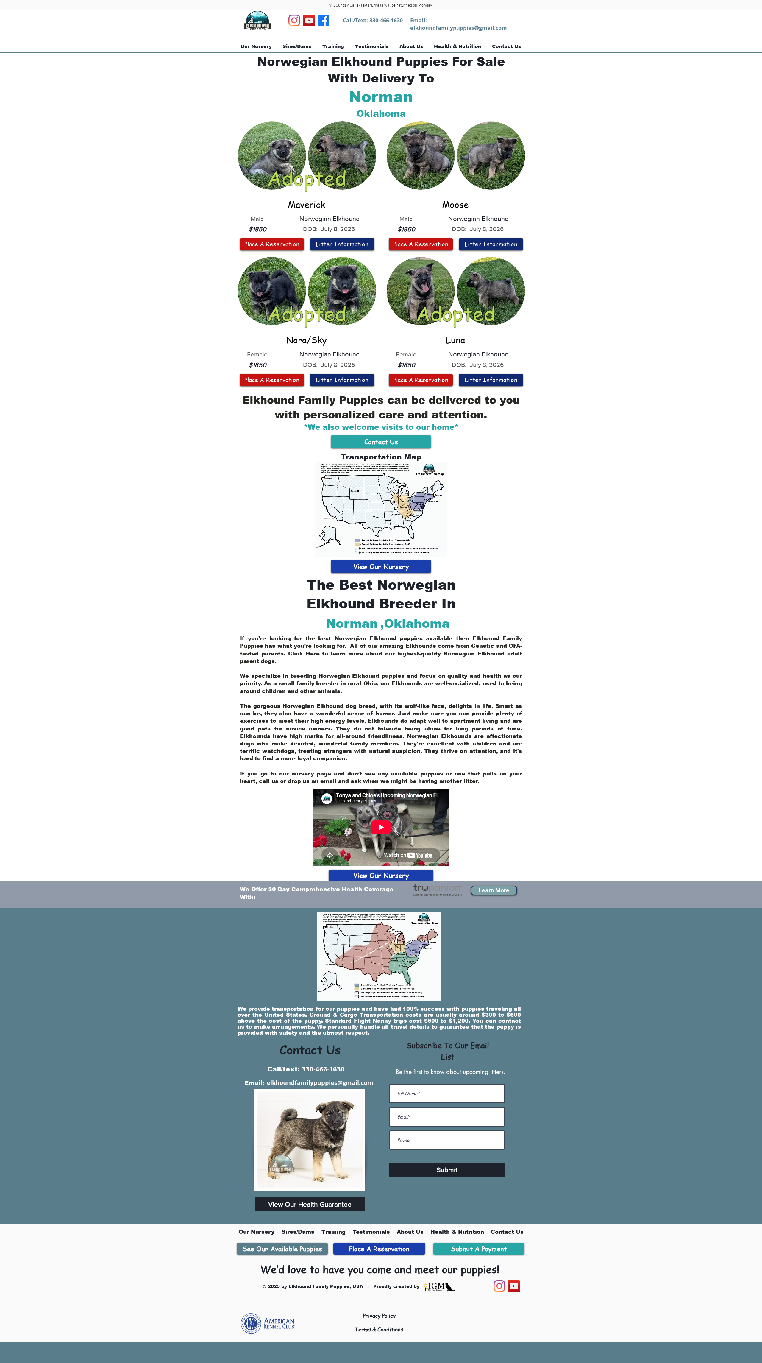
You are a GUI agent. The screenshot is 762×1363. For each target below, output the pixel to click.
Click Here (304, 654)
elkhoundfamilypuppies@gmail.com (458, 28)
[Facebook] (323, 20)
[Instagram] (294, 20)
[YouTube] (309, 20)
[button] (494, 890)
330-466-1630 (386, 20)
